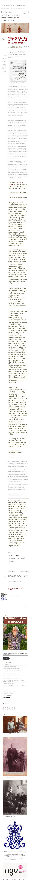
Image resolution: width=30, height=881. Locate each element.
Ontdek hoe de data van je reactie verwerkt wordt (4, 599)
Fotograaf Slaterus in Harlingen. (9, 683)
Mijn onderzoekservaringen (16, 47)
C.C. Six (3, 58)
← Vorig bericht (11, 571)
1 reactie (27, 46)
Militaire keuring (3, 68)
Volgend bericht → (24, 571)
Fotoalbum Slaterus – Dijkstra (18, 8)
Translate (11, 693)
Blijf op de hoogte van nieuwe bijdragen (13, 651)
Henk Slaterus (14, 46)
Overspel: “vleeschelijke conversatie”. (10, 666)
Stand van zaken (6, 676)
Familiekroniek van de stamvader (8, 5)
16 (3, 708)
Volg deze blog (6, 658)
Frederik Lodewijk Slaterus (4, 63)
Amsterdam (4, 57)
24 (5, 709)
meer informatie (13, 158)
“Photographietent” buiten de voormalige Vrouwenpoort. (13, 678)
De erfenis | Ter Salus (17, 581)
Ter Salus (6, 12)
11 (7, 707)
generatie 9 (3, 65)
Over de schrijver (5, 8)
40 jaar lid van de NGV (7, 664)
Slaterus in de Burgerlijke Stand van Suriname (11, 668)
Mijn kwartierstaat (21, 5)
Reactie (25, 606)
